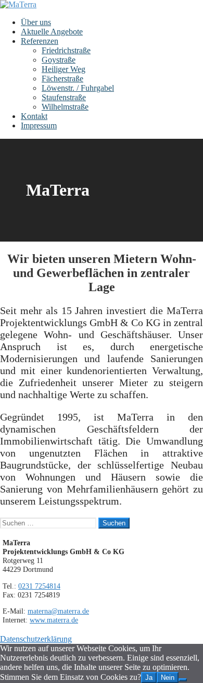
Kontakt (34, 116)
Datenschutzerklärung (36, 638)
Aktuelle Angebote (52, 31)
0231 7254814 (39, 586)
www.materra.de (54, 620)
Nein (167, 677)
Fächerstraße (62, 78)
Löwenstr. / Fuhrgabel (78, 87)
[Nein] (183, 679)
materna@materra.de (58, 611)
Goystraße (58, 59)
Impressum (39, 125)
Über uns (36, 22)
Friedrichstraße (66, 50)
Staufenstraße (64, 97)
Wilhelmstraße (65, 106)
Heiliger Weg (63, 69)
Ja (149, 677)
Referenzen (39, 41)
